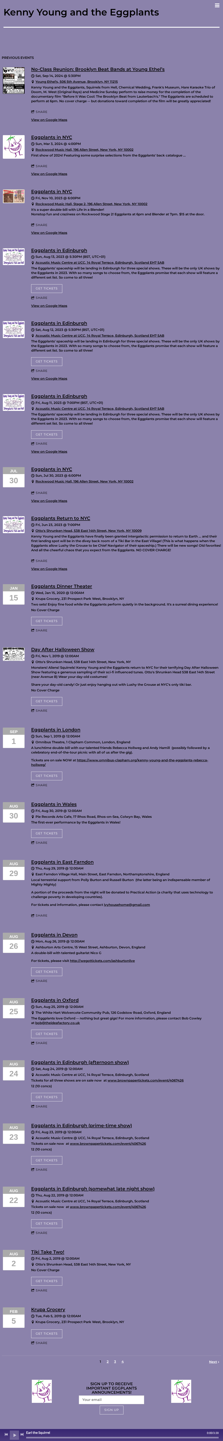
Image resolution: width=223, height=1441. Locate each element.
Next (213, 1362)
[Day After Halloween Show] (14, 660)
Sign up (111, 1410)
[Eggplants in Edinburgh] (14, 264)
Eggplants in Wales (54, 804)
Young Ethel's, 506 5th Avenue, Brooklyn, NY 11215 (76, 82)
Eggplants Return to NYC (60, 518)
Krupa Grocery (48, 1309)
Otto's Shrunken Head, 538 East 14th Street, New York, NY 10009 (88, 531)
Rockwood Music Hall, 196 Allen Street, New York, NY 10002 (84, 150)
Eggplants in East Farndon (62, 862)
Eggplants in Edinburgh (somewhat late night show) (93, 1188)
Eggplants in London (55, 729)
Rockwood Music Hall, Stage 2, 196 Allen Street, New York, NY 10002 (91, 204)
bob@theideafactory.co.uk (57, 1023)
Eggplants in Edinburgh (59, 250)
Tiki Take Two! (47, 1252)
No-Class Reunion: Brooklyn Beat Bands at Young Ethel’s (98, 69)
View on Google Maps (49, 120)
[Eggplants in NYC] (14, 157)
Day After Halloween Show (62, 649)
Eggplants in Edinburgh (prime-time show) (81, 1125)
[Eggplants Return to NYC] (14, 532)
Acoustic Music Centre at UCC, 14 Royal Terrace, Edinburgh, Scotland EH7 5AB (99, 262)
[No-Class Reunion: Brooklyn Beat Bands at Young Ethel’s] (14, 92)
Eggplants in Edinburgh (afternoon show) (80, 1062)
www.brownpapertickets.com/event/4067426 (146, 1080)
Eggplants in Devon (54, 934)
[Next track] (22, 1434)
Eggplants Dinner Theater (61, 586)
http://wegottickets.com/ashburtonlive (102, 961)
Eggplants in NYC (51, 137)
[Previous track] (6, 1434)
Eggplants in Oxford (55, 1000)
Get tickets (47, 288)
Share (41, 112)
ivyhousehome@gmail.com (127, 905)
